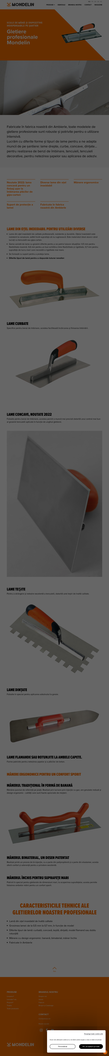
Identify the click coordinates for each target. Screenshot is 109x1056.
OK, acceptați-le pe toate (91, 1046)
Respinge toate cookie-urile (93, 1034)
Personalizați (62, 1046)
